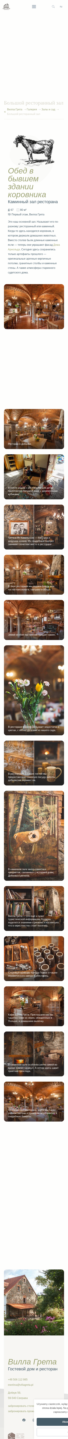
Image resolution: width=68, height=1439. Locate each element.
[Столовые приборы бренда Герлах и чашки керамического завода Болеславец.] (34, 958)
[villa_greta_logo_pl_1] (6, 6)
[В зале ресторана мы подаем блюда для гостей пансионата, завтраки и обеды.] (34, 575)
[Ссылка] (5, 111)
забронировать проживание (25, 1411)
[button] (34, 7)
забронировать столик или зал (26, 1406)
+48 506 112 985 (18, 1379)
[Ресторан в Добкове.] (34, 429)
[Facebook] (23, 1420)
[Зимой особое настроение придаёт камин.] (34, 620)
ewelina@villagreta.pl (20, 1384)
